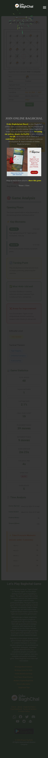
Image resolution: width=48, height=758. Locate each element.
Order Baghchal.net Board (17, 124)
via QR (12, 136)
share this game (34, 181)
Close (27, 185)
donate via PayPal (22, 134)
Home (21, 185)
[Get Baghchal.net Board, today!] (24, 176)
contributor (10, 139)
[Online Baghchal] (24, 7)
